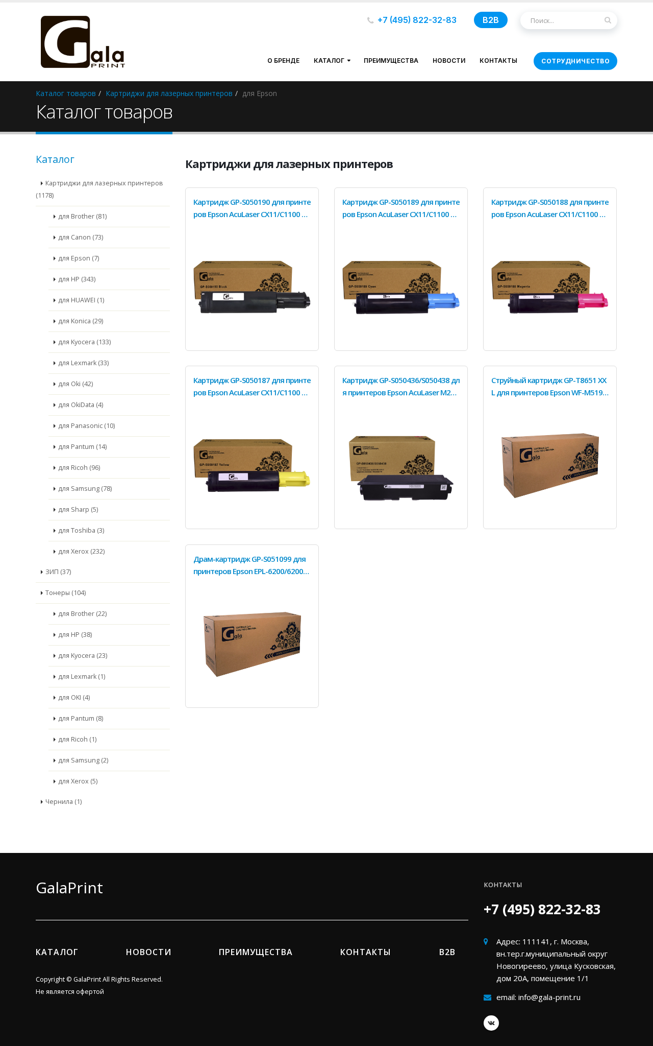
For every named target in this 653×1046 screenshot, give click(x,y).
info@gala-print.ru (549, 997)
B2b (447, 952)
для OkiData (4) (80, 404)
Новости (449, 60)
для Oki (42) (75, 383)
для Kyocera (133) (84, 342)
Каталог (329, 60)
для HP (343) (76, 279)
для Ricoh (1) (77, 739)
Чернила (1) (63, 801)
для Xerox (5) (77, 781)
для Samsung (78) (85, 488)
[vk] (491, 1023)
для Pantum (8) (80, 718)
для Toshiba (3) (81, 530)
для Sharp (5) (78, 509)
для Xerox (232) (81, 551)
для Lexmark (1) (81, 676)
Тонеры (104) (65, 592)
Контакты (498, 60)
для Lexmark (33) (83, 363)
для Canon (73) (80, 237)
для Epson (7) (78, 258)
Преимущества (391, 60)
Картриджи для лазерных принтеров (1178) (99, 189)
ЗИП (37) (58, 571)
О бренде (283, 60)
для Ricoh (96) (79, 467)
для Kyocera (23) (82, 655)
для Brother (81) (82, 216)
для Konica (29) (80, 321)
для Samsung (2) (83, 760)
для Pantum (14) (82, 446)
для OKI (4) (74, 697)
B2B (491, 20)
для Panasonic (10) (86, 425)
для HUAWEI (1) (81, 300)
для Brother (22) (82, 613)
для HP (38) (75, 634)
